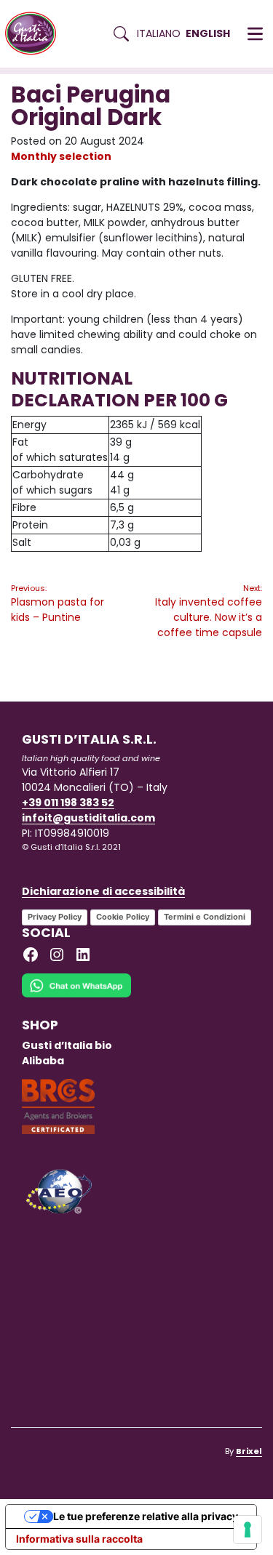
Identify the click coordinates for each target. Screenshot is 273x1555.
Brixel (249, 1451)
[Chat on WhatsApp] (76, 994)
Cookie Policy (122, 917)
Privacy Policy (55, 917)
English (208, 33)
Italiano (159, 33)
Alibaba (43, 1060)
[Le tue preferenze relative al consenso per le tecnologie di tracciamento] (247, 1529)
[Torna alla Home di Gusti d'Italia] (36, 34)
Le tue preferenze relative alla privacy (145, 1516)
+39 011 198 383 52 (68, 802)
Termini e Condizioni (204, 917)
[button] (255, 34)
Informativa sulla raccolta (79, 1538)
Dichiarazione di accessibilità (103, 891)
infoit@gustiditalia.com (88, 818)
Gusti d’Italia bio (67, 1045)
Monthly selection (61, 156)
